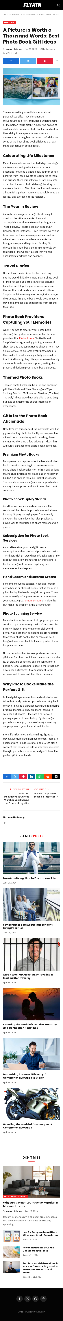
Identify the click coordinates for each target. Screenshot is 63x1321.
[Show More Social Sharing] (57, 61)
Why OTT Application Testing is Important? (46, 795)
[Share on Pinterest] (45, 61)
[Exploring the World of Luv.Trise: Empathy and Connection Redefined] (31, 1004)
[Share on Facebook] (11, 61)
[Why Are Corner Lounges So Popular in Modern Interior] (31, 1182)
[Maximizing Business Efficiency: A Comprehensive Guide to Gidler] (31, 1054)
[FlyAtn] (31, 5)
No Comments (48, 49)
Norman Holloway (14, 49)
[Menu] (5, 5)
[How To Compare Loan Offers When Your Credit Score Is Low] (11, 1236)
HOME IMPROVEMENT (15, 1196)
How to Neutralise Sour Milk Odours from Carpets (38, 1249)
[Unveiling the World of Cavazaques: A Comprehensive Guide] (31, 1104)
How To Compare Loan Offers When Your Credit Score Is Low (40, 1234)
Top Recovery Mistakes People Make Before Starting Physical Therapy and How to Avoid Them (40, 1268)
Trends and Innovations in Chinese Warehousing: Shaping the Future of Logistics (16, 798)
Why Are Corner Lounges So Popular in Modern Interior (30, 1204)
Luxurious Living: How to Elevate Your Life (29, 878)
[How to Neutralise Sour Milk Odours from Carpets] (11, 1252)
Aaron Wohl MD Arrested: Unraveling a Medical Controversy (28, 976)
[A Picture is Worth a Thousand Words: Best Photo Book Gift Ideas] (31, 86)
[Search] (58, 5)
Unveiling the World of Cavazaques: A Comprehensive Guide (27, 1126)
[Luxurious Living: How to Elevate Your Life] (31, 858)
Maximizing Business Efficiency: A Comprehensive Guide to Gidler (24, 1076)
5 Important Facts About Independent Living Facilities (28, 926)
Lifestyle (9, 22)
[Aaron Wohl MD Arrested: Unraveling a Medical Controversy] (31, 954)
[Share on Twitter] (28, 61)
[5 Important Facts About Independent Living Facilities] (31, 904)
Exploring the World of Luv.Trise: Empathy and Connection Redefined (30, 1026)
